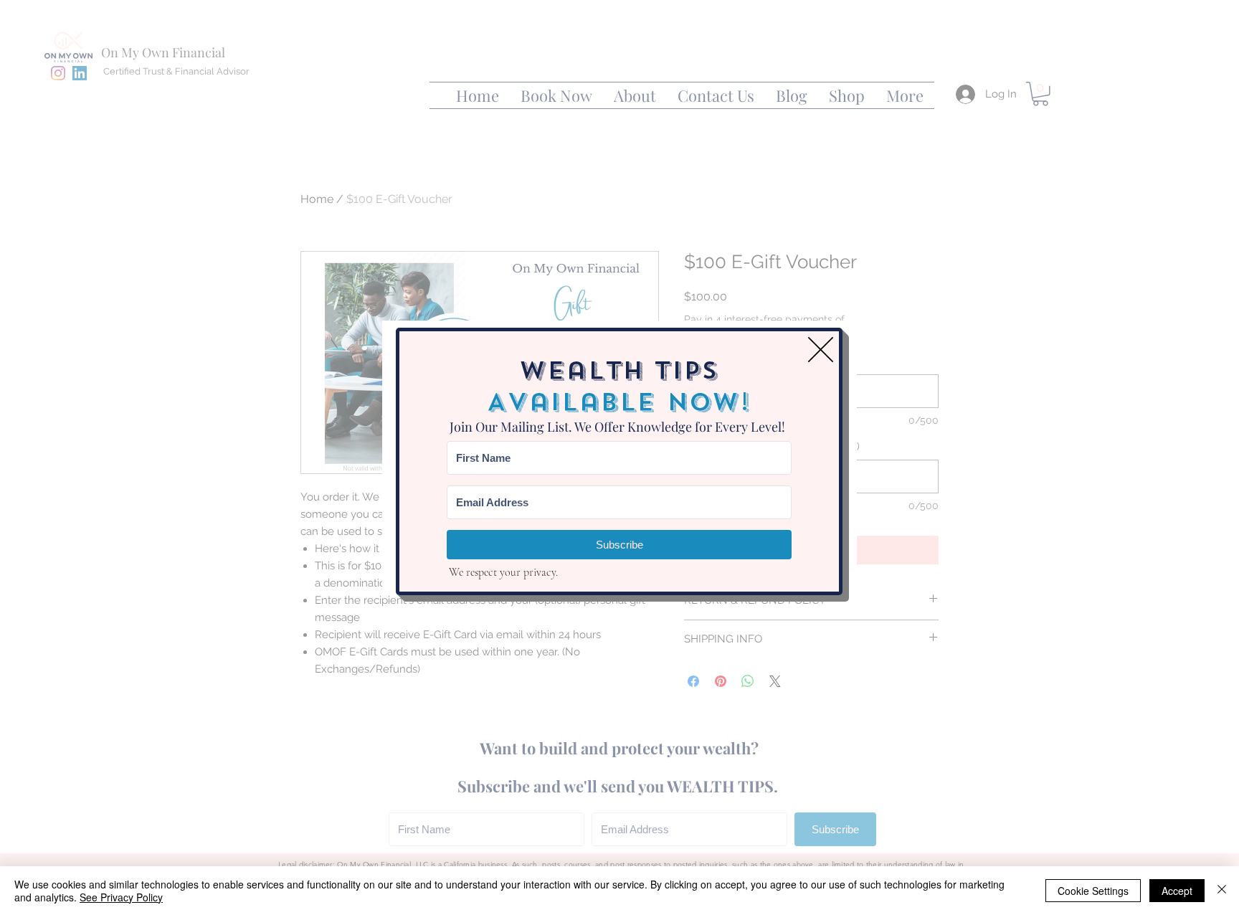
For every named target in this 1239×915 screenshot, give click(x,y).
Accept (1177, 890)
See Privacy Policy (121, 897)
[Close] (1221, 891)
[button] (820, 349)
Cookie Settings (1093, 890)
